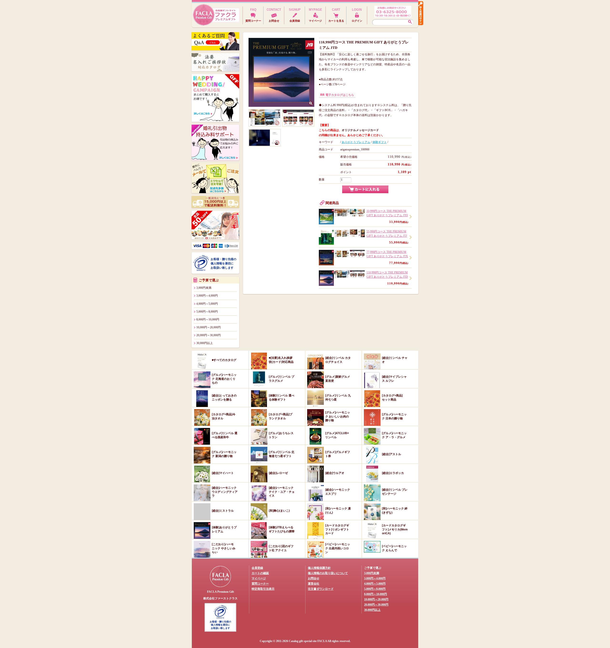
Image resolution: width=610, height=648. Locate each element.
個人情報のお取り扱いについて (328, 573)
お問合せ (313, 578)
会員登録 (257, 568)
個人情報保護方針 (319, 568)
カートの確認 (260, 573)
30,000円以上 (204, 343)
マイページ (259, 578)
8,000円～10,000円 (207, 319)
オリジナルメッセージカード (360, 130)
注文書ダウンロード (321, 589)
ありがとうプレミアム (356, 142)
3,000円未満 (203, 287)
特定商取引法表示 (263, 589)
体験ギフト (379, 142)
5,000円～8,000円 (207, 311)
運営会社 (313, 583)
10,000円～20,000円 (208, 327)
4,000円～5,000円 (207, 303)
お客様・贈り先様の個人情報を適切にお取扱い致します (223, 263)
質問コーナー (260, 583)
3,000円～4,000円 (207, 295)
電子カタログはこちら (339, 95)
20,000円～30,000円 (208, 335)
